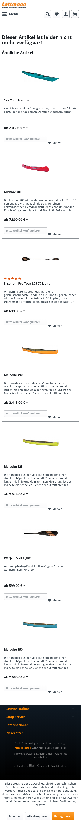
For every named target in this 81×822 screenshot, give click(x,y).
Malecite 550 (13, 650)
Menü (13, 14)
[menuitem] (10, 14)
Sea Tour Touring (16, 100)
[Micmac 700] (40, 167)
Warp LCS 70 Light (17, 558)
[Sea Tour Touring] (40, 76)
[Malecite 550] (40, 625)
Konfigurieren (63, 816)
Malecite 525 (13, 467)
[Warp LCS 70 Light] (40, 534)
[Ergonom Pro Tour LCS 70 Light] (40, 259)
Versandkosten (23, 747)
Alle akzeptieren (37, 816)
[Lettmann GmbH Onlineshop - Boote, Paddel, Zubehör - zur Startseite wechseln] (14, 5)
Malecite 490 (13, 375)
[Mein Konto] (66, 14)
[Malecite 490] (40, 350)
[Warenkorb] (75, 14)
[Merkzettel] (56, 14)
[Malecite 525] (40, 442)
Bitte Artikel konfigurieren (23, 139)
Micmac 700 (12, 192)
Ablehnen (15, 816)
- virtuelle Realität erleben (54, 766)
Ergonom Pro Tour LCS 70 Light (27, 283)
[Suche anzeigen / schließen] (47, 14)
